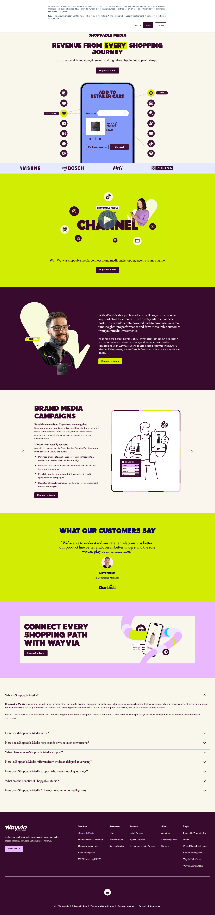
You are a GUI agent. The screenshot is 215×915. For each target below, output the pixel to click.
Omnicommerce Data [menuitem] (88, 845)
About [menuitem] (164, 826)
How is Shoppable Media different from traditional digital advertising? (48, 761)
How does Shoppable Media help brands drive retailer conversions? (47, 742)
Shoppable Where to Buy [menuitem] (194, 832)
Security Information (150, 906)
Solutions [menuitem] (82, 826)
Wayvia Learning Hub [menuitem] (193, 865)
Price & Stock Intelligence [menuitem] (195, 845)
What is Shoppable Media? (21, 695)
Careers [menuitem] (164, 845)
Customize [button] (137, 25)
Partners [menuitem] (134, 826)
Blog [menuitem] (112, 832)
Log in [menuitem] (186, 826)
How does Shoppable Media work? (27, 733)
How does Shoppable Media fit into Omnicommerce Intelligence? (45, 790)
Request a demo (107, 70)
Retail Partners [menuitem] (136, 832)
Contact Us (14, 848)
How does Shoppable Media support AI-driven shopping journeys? (46, 771)
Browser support (126, 906)
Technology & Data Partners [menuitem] (142, 845)
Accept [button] (148, 25)
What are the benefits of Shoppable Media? (32, 781)
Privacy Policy (79, 906)
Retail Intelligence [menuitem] (86, 852)
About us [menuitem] (165, 832)
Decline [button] (161, 25)
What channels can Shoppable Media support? (34, 752)
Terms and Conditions (102, 906)
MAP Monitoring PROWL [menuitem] (90, 859)
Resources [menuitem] (115, 826)
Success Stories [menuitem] (117, 845)
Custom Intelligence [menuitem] (192, 852)
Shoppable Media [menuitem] (86, 832)
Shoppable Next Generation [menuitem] (90, 839)
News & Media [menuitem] (116, 839)
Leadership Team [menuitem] (169, 839)
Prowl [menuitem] (186, 839)
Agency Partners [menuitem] (137, 839)
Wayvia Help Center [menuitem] (192, 859)
